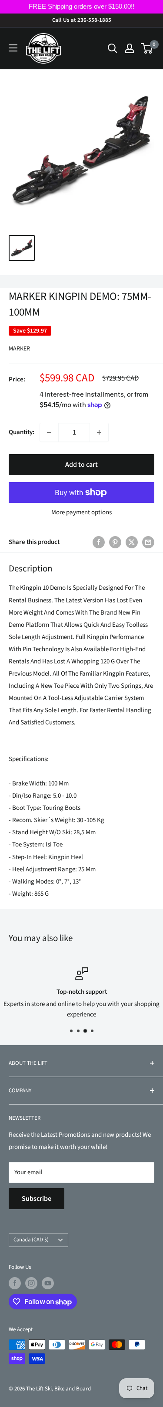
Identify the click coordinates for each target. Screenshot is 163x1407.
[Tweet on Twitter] (132, 542)
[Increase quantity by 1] (99, 432)
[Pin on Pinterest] (115, 542)
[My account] (129, 48)
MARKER (19, 348)
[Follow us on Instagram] (31, 1283)
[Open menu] (13, 47)
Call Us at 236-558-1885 (81, 20)
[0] (147, 48)
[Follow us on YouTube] (48, 1283)
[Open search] (112, 48)
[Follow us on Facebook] (15, 1283)
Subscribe (36, 1198)
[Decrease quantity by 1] (49, 432)
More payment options (81, 512)
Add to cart (81, 464)
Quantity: (21, 432)
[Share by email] (148, 542)
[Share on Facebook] (99, 542)
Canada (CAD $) (31, 1240)
